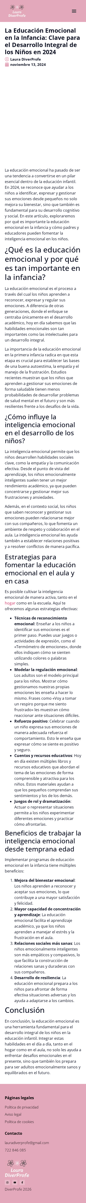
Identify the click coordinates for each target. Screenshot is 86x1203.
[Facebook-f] (22, 1182)
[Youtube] (14, 1182)
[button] (74, 11)
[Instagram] (7, 1182)
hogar (10, 603)
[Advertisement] (43, 122)
